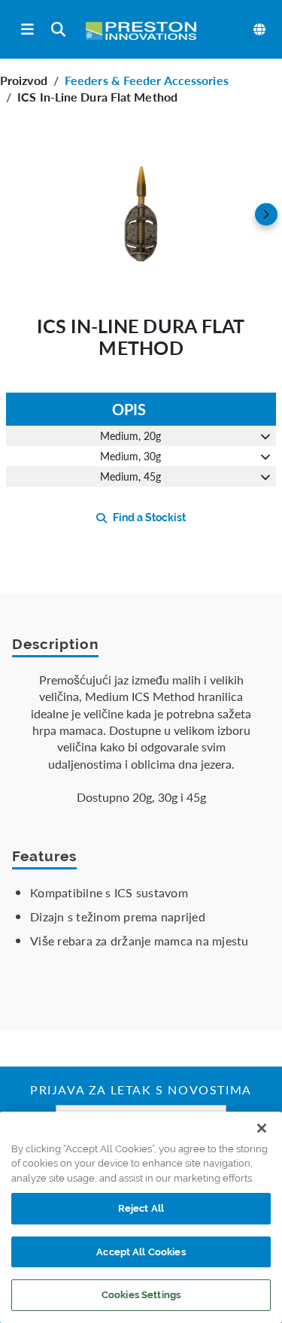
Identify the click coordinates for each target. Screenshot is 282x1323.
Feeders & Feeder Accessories (147, 80)
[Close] (261, 1128)
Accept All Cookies (140, 1252)
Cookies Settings (141, 1294)
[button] (141, 214)
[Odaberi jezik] (260, 29)
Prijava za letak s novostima (141, 1091)
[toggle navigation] (27, 30)
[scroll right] (266, 214)
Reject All (141, 1208)
